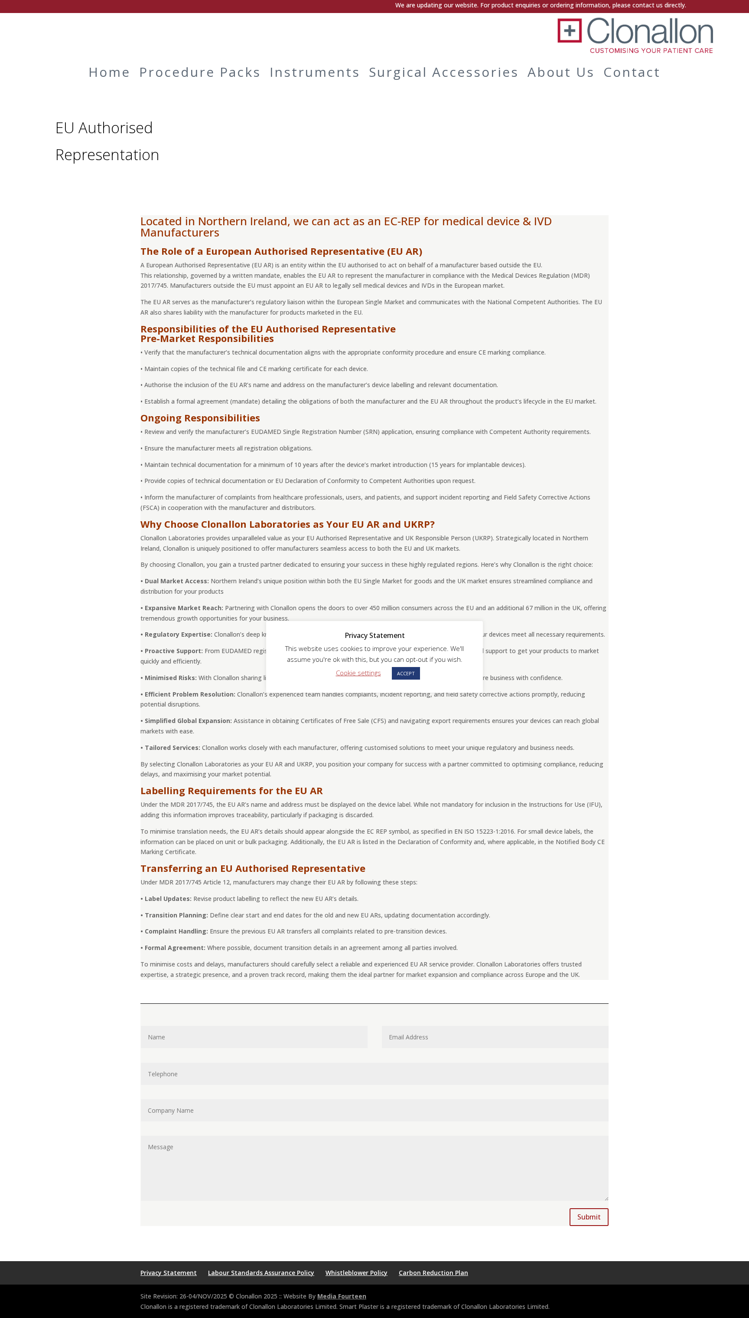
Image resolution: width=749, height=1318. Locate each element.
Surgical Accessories (444, 72)
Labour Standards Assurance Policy (261, 1273)
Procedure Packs (200, 72)
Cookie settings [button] (358, 672)
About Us (561, 72)
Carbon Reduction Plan (433, 1273)
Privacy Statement (168, 1273)
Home (109, 72)
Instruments (315, 72)
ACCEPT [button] (406, 673)
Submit (589, 1217)
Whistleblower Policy (357, 1273)
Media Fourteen (341, 1296)
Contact (632, 72)
